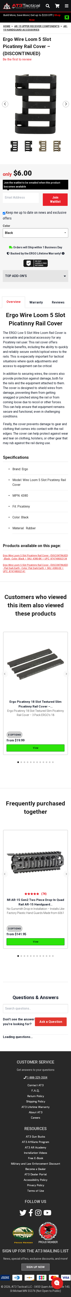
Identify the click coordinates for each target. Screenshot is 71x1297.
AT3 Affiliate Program (35, 1142)
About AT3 (35, 1112)
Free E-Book (35, 1158)
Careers (35, 1118)
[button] (18, 762)
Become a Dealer (35, 1169)
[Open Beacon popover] (57, 1283)
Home (6, 26)
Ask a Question (50, 1022)
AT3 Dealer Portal (35, 1174)
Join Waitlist (55, 199)
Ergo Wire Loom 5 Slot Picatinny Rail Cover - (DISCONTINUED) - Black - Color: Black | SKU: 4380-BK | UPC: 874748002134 (35, 557)
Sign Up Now (35, 1267)
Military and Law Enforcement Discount (35, 1164)
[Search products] (47, 6)
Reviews (58, 302)
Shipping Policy (35, 1101)
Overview (14, 302)
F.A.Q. (35, 1091)
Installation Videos (35, 1153)
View (35, 747)
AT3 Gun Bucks (35, 1137)
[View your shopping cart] (57, 6)
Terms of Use (35, 1191)
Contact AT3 (35, 1085)
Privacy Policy (35, 1185)
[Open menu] (66, 6)
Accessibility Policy (35, 1180)
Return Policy (35, 1096)
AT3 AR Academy (35, 1147)
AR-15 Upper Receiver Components (36, 26)
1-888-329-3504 (36, 1077)
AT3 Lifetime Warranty (35, 1107)
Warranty (36, 302)
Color (6, 226)
